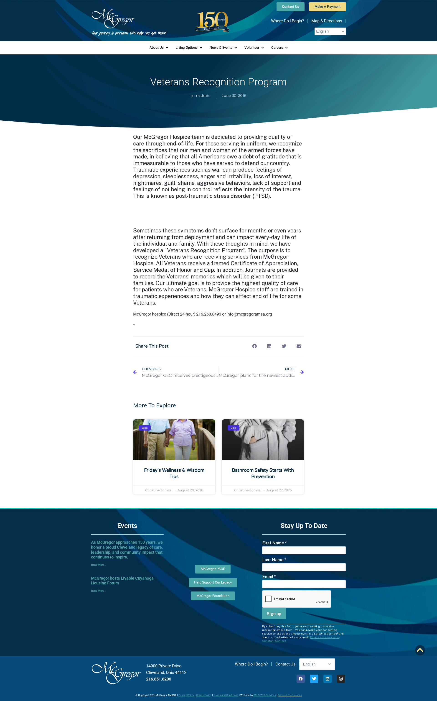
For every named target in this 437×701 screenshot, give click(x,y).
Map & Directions (326, 20)
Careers (277, 48)
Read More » (98, 564)
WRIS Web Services (265, 695)
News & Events (221, 48)
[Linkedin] (327, 679)
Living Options (187, 48)
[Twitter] (314, 679)
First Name (274, 542)
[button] (254, 346)
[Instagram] (341, 679)
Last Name (274, 559)
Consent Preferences (290, 695)
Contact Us (285, 664)
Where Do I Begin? (287, 20)
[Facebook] (301, 679)
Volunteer (251, 48)
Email (269, 576)
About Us (157, 48)
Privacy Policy (186, 695)
